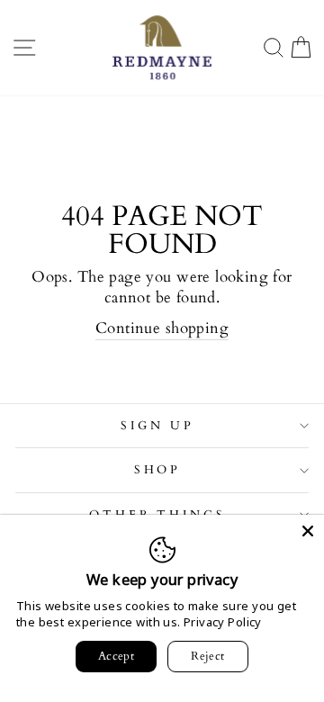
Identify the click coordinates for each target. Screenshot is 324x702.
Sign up (157, 426)
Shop (158, 470)
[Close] (308, 531)
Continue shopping (162, 328)
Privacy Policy (223, 622)
